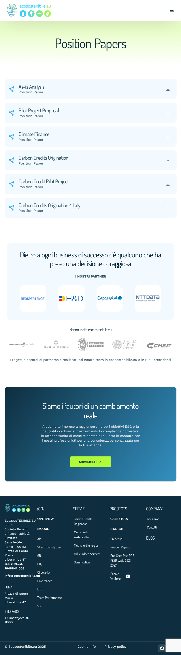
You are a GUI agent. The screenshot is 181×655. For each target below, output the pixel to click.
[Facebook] (162, 648)
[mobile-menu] (167, 10)
